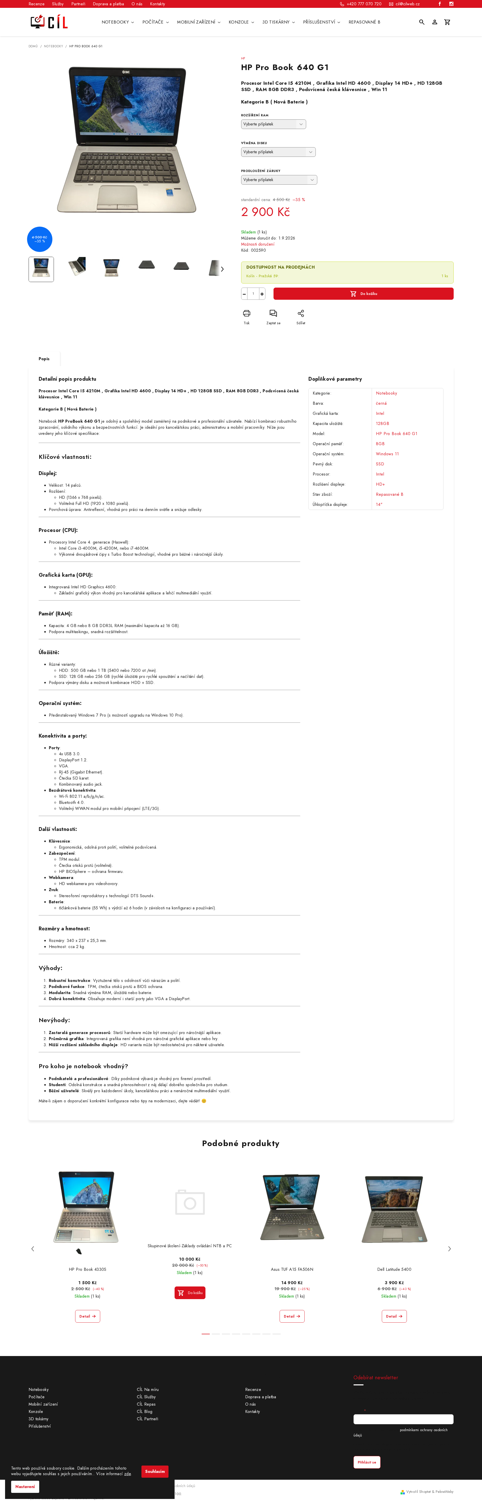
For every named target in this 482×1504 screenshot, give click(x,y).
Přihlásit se (367, 1462)
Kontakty (157, 4)
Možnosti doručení (258, 244)
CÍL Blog (145, 1411)
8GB (380, 444)
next (450, 1249)
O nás (137, 4)
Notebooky (386, 393)
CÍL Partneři (147, 1419)
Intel (380, 413)
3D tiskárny (39, 1419)
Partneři (78, 4)
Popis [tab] (44, 359)
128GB (382, 423)
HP (243, 58)
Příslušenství (40, 1426)
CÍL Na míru (148, 1389)
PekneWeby (445, 1491)
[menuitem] (118, 22)
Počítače (37, 1397)
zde (127, 1474)
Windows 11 (387, 454)
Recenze (37, 4)
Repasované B (390, 494)
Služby (58, 4)
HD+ (380, 484)
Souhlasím (155, 1471)
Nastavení (25, 1487)
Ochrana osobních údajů (176, 1485)
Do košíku (369, 293)
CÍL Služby (146, 1397)
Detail (84, 1316)
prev (33, 1249)
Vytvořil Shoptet (418, 1491)
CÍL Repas (146, 1404)
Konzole (36, 1411)
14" (379, 504)
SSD (380, 464)
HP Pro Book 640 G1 (396, 434)
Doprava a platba (108, 4)
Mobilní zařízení (43, 1404)
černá (381, 403)
